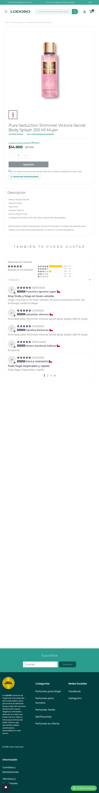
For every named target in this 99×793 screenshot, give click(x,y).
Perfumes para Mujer (48, 691)
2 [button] (47, 375)
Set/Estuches (43, 716)
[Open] (6, 787)
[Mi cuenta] (84, 11)
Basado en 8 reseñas (20, 269)
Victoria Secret (16, 134)
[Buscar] (75, 11)
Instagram (74, 698)
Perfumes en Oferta (47, 723)
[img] (24, 287)
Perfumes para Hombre (44, 700)
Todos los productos (17, 22)
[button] (43, 266)
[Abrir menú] (6, 12)
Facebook (74, 691)
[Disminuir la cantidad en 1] (11, 155)
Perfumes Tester (45, 709)
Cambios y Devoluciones (10, 770)
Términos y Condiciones (10, 781)
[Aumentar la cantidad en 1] (25, 155)
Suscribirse (67, 664)
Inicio (6, 22)
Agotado (28, 164)
